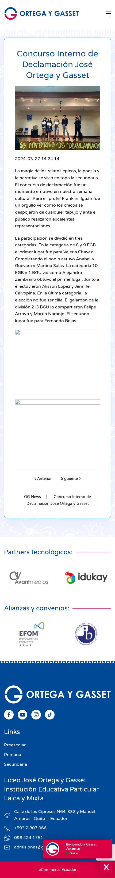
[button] (108, 13)
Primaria (12, 754)
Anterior (44, 478)
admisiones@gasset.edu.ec (41, 847)
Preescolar (15, 745)
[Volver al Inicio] (41, 13)
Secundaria (15, 764)
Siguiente (69, 478)
